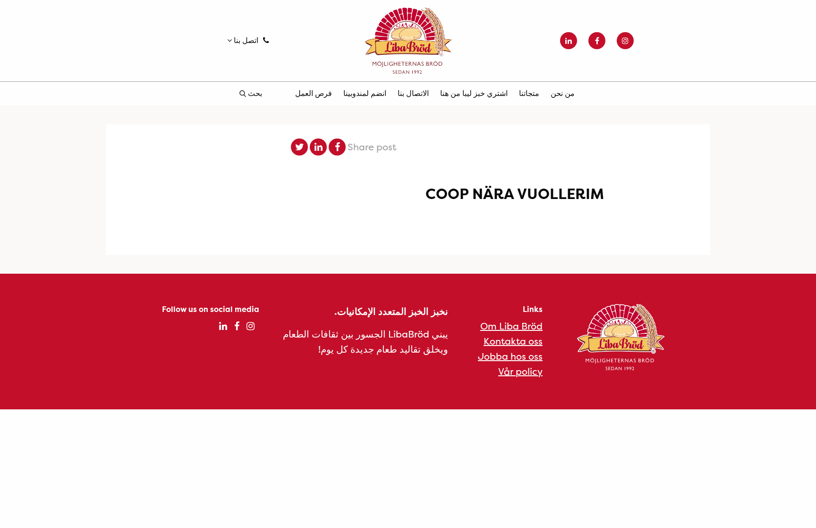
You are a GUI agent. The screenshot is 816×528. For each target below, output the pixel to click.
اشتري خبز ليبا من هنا (474, 93)
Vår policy (520, 371)
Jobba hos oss (510, 356)
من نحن (563, 93)
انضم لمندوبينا (364, 93)
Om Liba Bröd (511, 326)
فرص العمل (313, 93)
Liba (408, 41)
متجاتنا (529, 93)
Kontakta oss (513, 341)
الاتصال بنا (413, 93)
